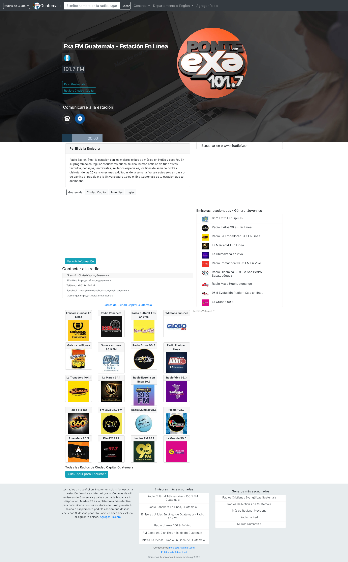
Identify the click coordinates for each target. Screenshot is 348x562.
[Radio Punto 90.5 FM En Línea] (176, 362)
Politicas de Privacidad (174, 552)
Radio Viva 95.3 (176, 377)
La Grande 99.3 (176, 438)
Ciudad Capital (96, 192)
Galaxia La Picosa (78, 345)
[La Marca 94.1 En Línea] (111, 391)
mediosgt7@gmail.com (182, 547)
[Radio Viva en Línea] (176, 391)
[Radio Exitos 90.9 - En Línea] (144, 359)
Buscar (125, 5)
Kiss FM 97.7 (111, 438)
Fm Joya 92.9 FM (111, 409)
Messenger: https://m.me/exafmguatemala (90, 295)
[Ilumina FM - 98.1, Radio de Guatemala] (144, 451)
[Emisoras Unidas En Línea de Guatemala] (78, 330)
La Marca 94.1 (111, 377)
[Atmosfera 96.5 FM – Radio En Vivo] (78, 451)
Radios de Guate (15, 5)
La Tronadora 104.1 (78, 377)
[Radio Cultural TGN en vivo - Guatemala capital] (144, 330)
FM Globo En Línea (176, 313)
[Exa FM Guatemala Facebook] (80, 118)
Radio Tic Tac (78, 409)
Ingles (131, 192)
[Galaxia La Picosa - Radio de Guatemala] (78, 359)
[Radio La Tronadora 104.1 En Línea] (78, 391)
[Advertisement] (127, 227)
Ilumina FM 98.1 (144, 438)
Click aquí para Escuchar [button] (87, 474)
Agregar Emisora (110, 516)
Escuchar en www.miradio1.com (225, 146)
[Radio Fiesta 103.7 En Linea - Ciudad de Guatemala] (176, 423)
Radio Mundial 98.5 (143, 409)
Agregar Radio (207, 6)
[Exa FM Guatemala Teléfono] (67, 118)
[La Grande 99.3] (176, 451)
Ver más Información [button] (80, 261)
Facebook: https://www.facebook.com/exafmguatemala (97, 290)
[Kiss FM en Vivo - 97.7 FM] (111, 451)
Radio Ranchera (111, 313)
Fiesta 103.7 (176, 409)
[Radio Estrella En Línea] (144, 395)
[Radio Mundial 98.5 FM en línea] (144, 423)
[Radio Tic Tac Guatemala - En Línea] (78, 423)
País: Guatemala (74, 84)
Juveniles (116, 192)
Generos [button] (140, 6)
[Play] (67, 138)
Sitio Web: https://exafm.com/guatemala (88, 280)
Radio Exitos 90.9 (144, 345)
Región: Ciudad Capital (79, 90)
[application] (82, 138)
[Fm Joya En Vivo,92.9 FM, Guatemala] (111, 423)
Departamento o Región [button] (172, 6)
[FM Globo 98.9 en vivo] (176, 326)
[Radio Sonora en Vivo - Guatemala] (111, 362)
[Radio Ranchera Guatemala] (111, 326)
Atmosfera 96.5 (78, 438)
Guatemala (50, 5)
